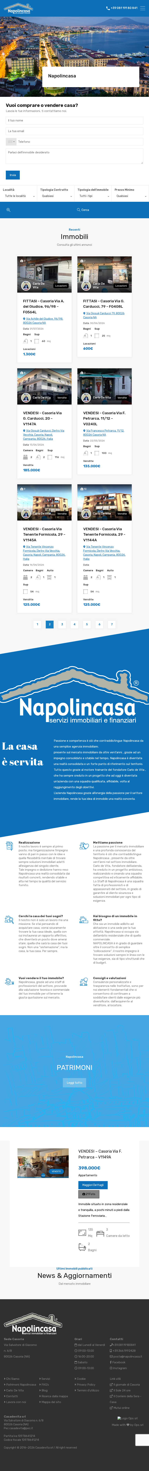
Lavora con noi (15, 1402)
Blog (44, 1390)
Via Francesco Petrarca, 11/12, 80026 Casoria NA (103, 432)
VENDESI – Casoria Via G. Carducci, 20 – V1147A (42, 418)
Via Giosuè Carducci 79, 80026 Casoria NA (104, 315)
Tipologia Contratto (54, 190)
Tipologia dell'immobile (92, 190)
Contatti (11, 1396)
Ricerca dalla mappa (54, 1396)
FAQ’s (45, 1384)
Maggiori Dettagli (93, 1185)
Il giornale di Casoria (126, 1384)
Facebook (118, 1362)
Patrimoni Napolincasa (20, 1384)
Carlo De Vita (38, 285)
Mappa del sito (51, 1402)
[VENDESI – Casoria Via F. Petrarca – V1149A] (43, 1175)
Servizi (45, 1379)
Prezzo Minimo (124, 190)
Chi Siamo (12, 1379)
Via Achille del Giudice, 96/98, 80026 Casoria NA (43, 321)
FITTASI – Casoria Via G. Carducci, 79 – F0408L (103, 304)
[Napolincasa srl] (18, 12)
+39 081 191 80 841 (124, 8)
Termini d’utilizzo (87, 1390)
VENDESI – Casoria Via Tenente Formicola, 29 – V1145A (44, 534)
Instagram (119, 1368)
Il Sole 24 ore (122, 1390)
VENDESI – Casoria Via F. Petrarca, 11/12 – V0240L (104, 418)
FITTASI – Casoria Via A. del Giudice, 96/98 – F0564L (43, 306)
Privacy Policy (85, 1384)
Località (8, 190)
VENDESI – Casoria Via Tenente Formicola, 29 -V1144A (104, 534)
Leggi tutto (74, 1082)
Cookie (81, 1379)
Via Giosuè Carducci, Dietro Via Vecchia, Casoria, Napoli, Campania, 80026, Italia (43, 435)
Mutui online (121, 1408)
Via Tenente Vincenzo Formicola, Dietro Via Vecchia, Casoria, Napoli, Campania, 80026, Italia (44, 553)
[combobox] (11, 141)
